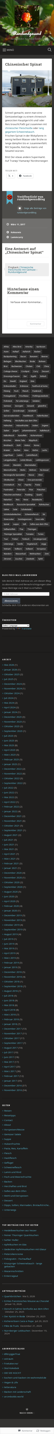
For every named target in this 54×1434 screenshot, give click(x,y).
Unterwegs (8, 544)
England (23, 381)
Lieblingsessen (42, 460)
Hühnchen (8, 425)
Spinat (6, 524)
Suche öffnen (48, 50)
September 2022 (13, 783)
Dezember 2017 (13, 1028)
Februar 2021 (11, 863)
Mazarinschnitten (13, 1271)
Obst (40, 475)
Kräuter (7, 450)
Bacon (23, 356)
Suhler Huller (11, 1239)
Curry (35, 371)
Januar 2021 (10, 867)
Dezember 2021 (13, 816)
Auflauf (16, 351)
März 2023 (10, 754)
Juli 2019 (8, 938)
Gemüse (7, 406)
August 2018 (11, 990)
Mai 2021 (9, 849)
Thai (21, 529)
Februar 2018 (11, 1019)
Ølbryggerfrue (12, 1353)
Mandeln (17, 465)
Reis (18, 499)
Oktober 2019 (12, 924)
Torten (41, 534)
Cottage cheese (10, 371)
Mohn (22, 470)
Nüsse (31, 475)
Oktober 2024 (12, 693)
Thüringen (31, 529)
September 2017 (13, 1042)
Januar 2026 (10, 669)
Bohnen (42, 361)
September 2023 (13, 730)
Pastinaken (8, 489)
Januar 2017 (10, 1080)
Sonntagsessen (25, 519)
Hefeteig (7, 420)
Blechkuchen (20, 361)
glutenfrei (42, 406)
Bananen (34, 356)
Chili (38, 366)
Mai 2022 (9, 797)
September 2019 (13, 929)
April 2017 (9, 1066)
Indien (35, 425)
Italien (6, 430)
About (7, 1124)
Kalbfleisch (44, 430)
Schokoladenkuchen (12, 514)
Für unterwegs (22, 401)
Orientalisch (9, 484)
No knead (44, 470)
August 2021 (11, 834)
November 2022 (13, 773)
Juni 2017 (9, 1057)
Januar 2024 (10, 712)
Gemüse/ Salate (12, 1134)
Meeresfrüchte (10, 470)
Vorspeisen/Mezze (14, 1129)
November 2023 (13, 721)
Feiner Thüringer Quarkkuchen (21, 1235)
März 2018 (10, 1014)
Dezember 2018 (13, 971)
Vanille (20, 544)
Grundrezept (18, 411)
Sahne (6, 509)
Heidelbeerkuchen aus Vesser (20, 1230)
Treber (15, 539)
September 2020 (13, 886)
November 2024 (13, 688)
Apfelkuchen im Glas (15, 1244)
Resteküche (37, 499)
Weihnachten (35, 553)
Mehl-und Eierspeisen (16, 1195)
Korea (36, 445)
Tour (6, 539)
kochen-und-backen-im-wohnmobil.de (25, 1377)
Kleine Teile (20, 440)
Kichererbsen (36, 435)
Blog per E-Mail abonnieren (19, 575)
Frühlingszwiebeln (40, 396)
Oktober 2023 (12, 726)
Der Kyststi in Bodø (14, 1316)
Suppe (7, 1139)
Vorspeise (41, 549)
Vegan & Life (11, 1382)
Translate (26, 628)
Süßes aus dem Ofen (39, 524)
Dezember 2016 (13, 1085)
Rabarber (8, 499)
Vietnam (7, 549)
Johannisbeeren (29, 430)
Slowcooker (9, 519)
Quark (39, 494)
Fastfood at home (40, 386)
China (46, 366)
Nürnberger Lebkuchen (17, 1330)
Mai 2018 (9, 1005)
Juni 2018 (9, 1000)
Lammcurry (17, 237)
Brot (6, 366)
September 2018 (13, 986)
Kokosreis (16, 232)
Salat (15, 509)
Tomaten (30, 534)
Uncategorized (39, 539)
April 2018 (9, 1009)
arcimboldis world (13, 1396)
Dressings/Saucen (12, 376)
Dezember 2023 (13, 716)
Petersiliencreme (13, 1254)
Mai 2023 (9, 745)
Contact (8, 1120)
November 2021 (13, 820)
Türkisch (25, 539)
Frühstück (8, 401)
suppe (16, 524)
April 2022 (9, 801)
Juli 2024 (8, 697)
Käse (26, 450)
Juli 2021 (8, 839)
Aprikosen (40, 346)
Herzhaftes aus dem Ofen (26, 420)
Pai (19, 484)
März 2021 (10, 858)
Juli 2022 (8, 787)
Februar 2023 (11, 759)
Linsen (6, 465)
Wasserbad (21, 553)
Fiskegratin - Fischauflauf (17, 1258)
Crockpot (25, 371)
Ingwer (45, 425)
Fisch (16, 391)
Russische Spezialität (26, 504)
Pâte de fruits (11, 1325)
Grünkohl (32, 411)
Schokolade (26, 509)
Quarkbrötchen (12, 1296)
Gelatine (36, 401)
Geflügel (8, 1162)
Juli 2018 (8, 995)
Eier (25, 376)
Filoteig (7, 391)
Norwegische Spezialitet (14, 475)
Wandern (8, 553)
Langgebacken (10, 460)
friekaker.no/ (11, 1363)
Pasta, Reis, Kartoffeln (16, 1148)
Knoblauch (8, 445)
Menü (10, 49)
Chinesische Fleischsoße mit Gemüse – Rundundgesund (23, 270)
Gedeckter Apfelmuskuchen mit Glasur (25, 1249)
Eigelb (33, 376)
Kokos (27, 445)
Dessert (45, 371)
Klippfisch (33, 440)
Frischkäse (23, 396)
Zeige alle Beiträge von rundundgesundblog (31, 210)
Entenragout (11, 1275)
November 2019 (13, 920)
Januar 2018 (10, 1024)
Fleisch (25, 391)
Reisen (8, 1110)
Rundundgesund (27, 33)
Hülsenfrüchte (22, 425)
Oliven (21, 480)
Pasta (37, 484)
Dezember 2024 (13, 683)
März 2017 (10, 1071)
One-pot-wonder (35, 480)
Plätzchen (41, 489)
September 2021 (13, 830)
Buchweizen (17, 366)
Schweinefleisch (32, 514)
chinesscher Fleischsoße (19, 128)
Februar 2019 (11, 962)
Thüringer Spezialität (13, 534)
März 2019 (10, 957)
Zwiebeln (30, 559)
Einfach (43, 376)
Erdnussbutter (10, 386)
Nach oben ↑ (27, 1413)
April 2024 (9, 707)
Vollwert (29, 549)
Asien (6, 351)
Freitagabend (9, 396)
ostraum (8, 1358)
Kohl (19, 445)
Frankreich (36, 391)
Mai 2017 (9, 1061)
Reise (26, 499)
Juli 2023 (8, 735)
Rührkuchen (44, 504)
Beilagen (7, 361)
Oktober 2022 (12, 778)
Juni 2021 (9, 844)
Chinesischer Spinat (23, 64)
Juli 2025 (8, 679)
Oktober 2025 (12, 674)
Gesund (30, 406)
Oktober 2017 (12, 1038)
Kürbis (35, 450)
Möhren (32, 470)
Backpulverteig (10, 356)
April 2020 (9, 901)
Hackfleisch (28, 415)
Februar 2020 (11, 905)
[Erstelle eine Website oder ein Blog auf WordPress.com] (27, 1409)
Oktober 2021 (12, 825)
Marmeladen (30, 465)
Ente (32, 381)
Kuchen (17, 450)
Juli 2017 (8, 1052)
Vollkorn (18, 549)
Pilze (31, 489)
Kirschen (7, 440)
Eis (5, 381)
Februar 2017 (11, 1075)
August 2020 (11, 891)
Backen (37, 351)
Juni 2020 (9, 896)
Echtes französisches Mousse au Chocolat (26, 1301)
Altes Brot (17, 346)
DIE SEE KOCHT (12, 1372)
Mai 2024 (9, 702)
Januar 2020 (10, 910)
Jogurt (15, 430)
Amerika (28, 346)
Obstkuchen (9, 480)
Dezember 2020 (13, 872)
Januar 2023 (10, 764)
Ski (44, 514)
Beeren (45, 356)
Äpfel (40, 559)
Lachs (44, 450)
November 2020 (13, 877)
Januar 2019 (10, 967)
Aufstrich (26, 351)
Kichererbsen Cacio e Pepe (19, 1321)
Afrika (6, 346)
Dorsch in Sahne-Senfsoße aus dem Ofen (26, 1308)
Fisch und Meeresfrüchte (17, 1176)
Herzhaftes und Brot (15, 1186)
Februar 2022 (11, 806)
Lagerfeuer (8, 455)
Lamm (19, 455)
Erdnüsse (24, 386)
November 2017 (13, 1033)
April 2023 (9, 749)
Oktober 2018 (12, 981)
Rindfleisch (8, 504)
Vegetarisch (32, 544)
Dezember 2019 (13, 915)
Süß (24, 524)
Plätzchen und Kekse (12, 494)
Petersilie (21, 489)
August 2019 (11, 934)
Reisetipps (10, 1115)
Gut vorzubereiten (11, 415)
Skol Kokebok (11, 1368)
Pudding (28, 494)
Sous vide (40, 519)
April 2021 (9, 853)
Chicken (29, 366)
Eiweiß (13, 381)
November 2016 (13, 1090)
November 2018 (13, 976)
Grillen (6, 411)
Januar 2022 (10, 811)
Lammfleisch (32, 455)
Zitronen (7, 559)
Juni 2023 (9, 740)
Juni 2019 (9, 943)
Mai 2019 (9, 948)
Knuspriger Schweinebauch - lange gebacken (23, 1265)
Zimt (47, 553)
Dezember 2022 (13, 768)
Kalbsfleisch (9, 435)
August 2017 (11, 1047)
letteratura (10, 1387)
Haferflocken (42, 415)
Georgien (19, 406)
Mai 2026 (9, 664)
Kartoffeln (22, 435)
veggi (43, 544)
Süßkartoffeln (9, 529)
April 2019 (9, 953)
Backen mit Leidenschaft (17, 1391)
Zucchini (18, 559)
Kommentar (35, 324)
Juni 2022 (9, 792)
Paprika (28, 484)
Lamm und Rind (12, 1172)
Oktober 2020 (12, 882)
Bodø (32, 361)
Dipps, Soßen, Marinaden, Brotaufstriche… (27, 1205)
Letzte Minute (26, 460)
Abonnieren (11, 600)
